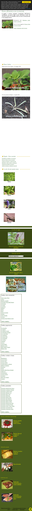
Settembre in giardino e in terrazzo (9, 158)
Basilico (9, 195)
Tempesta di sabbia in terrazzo (8, 164)
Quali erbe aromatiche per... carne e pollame (17, 483)
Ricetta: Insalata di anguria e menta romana (17, 422)
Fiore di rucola (17, 464)
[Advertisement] (16, 47)
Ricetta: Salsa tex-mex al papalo (8, 159)
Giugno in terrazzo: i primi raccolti (9, 161)
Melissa (9, 181)
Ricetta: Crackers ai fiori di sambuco (17, 452)
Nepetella (9, 222)
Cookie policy (15, 509)
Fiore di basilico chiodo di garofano (16, 247)
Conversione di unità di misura (19, 508)
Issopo (9, 208)
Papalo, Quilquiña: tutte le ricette (20, 28)
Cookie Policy (28, 8)
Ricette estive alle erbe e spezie (16, 273)
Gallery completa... (5, 321)
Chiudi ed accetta (26, 2)
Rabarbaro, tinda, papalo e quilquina (9, 162)
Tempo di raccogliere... (6, 508)
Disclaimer (22, 509)
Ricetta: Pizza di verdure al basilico (17, 435)
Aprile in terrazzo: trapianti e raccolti (9, 165)
